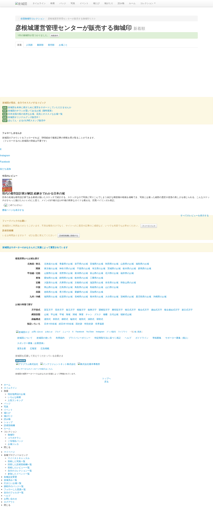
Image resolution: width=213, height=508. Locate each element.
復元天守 (70, 309)
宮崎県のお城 (127, 296)
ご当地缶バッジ (15, 440)
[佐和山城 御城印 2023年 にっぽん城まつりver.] (28, 70)
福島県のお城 (142, 263)
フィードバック (148, 225)
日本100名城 (50, 323)
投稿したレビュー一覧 (19, 467)
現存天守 (59, 309)
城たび (96, 3)
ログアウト (9, 501)
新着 (19, 44)
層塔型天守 (117, 309)
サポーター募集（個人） (177, 337)
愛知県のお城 (50, 277)
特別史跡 (88, 323)
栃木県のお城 (129, 268)
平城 (61, 314)
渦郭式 (91, 318)
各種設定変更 (10, 476)
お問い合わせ (10, 498)
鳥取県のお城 (81, 287)
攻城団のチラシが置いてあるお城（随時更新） (28, 110)
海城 (68, 314)
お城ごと (63, 44)
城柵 (105, 314)
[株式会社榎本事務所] (89, 363)
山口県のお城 (111, 287)
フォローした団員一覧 (15, 489)
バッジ (62, 3)
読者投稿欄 (9, 425)
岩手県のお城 (81, 263)
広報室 (33, 348)
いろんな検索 (14, 397)
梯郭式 (65, 318)
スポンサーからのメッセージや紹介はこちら (34, 368)
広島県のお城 (66, 287)
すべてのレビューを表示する (194, 215)
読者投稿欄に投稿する (68, 235)
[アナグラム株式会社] (27, 363)
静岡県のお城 (66, 277)
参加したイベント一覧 (19, 473)
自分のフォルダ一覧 (14, 492)
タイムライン (39, 3)
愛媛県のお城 (81, 291)
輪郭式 (73, 318)
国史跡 (79, 323)
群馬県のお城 (144, 268)
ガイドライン (141, 337)
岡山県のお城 (50, 287)
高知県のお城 (96, 291)
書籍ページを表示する (13, 209)
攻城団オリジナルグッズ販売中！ (22, 117)
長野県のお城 (66, 273)
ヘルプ (128, 337)
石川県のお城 (111, 273)
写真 (73, 3)
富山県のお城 (96, 273)
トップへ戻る (106, 380)
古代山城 (114, 314)
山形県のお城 (127, 263)
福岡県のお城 (50, 296)
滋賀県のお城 (96, 282)
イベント (84, 3)
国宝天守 (48, 309)
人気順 (29, 44)
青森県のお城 (66, 263)
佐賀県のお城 (66, 296)
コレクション (147, 3)
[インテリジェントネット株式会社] (58, 363)
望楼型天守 (104, 309)
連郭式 (47, 318)
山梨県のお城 (50, 273)
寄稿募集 (156, 337)
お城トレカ (13, 443)
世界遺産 (99, 323)
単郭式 (56, 318)
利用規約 (60, 337)
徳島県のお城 (50, 291)
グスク (97, 314)
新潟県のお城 (81, 273)
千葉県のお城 (83, 268)
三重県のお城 (96, 277)
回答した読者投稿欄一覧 (20, 464)
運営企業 (21, 348)
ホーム (7, 384)
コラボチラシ (14, 437)
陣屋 (81, 314)
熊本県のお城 (96, 296)
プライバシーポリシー (79, 337)
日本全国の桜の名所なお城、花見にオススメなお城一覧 (33, 113)
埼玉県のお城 (98, 268)
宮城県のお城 (96, 263)
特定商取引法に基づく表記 (107, 337)
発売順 (51, 44)
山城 (46, 314)
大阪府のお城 (50, 282)
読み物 (121, 3)
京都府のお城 (81, 282)
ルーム (132, 3)
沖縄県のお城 (159, 296)
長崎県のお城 (81, 296)
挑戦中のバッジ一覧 (14, 486)
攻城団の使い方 (44, 337)
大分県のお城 (111, 296)
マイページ (9, 451)
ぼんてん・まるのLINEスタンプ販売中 (24, 120)
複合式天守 (143, 309)
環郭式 (100, 318)
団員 (139, 331)
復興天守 (92, 309)
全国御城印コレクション (32, 18)
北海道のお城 (50, 263)
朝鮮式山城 (126, 314)
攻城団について (24, 337)
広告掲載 (45, 348)
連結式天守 (156, 309)
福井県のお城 (127, 273)
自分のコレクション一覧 (20, 470)
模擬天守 (81, 309)
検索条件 (54, 35)
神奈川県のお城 (67, 268)
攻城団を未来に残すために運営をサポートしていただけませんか (37, 107)
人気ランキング (15, 400)
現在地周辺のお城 (16, 393)
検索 (52, 3)
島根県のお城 (96, 287)
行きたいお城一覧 (12, 483)
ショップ (8, 422)
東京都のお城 (50, 268)
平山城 (54, 314)
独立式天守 (130, 309)
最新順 (40, 44)
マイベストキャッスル (19, 458)
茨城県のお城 (114, 268)
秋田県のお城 (111, 263)
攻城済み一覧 (10, 479)
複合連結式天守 (171, 309)
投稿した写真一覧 (16, 461)
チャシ (89, 314)
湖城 (75, 314)
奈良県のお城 (111, 282)
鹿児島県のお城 (143, 296)
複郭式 (82, 318)
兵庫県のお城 (66, 282)
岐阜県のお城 (81, 277)
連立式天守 (187, 309)
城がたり (108, 3)
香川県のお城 (66, 291)
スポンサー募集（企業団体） (31, 343)
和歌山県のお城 (128, 282)
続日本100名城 (66, 323)
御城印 (11, 434)
